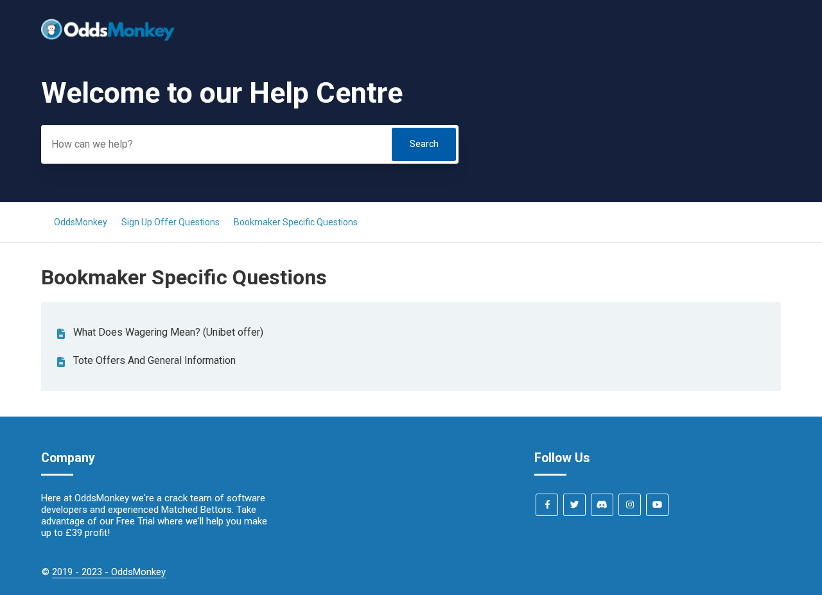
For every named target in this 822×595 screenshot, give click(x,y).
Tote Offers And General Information (154, 360)
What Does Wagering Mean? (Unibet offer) (168, 332)
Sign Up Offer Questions (170, 222)
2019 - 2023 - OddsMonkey (109, 572)
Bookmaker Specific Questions (296, 222)
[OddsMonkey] (108, 38)
